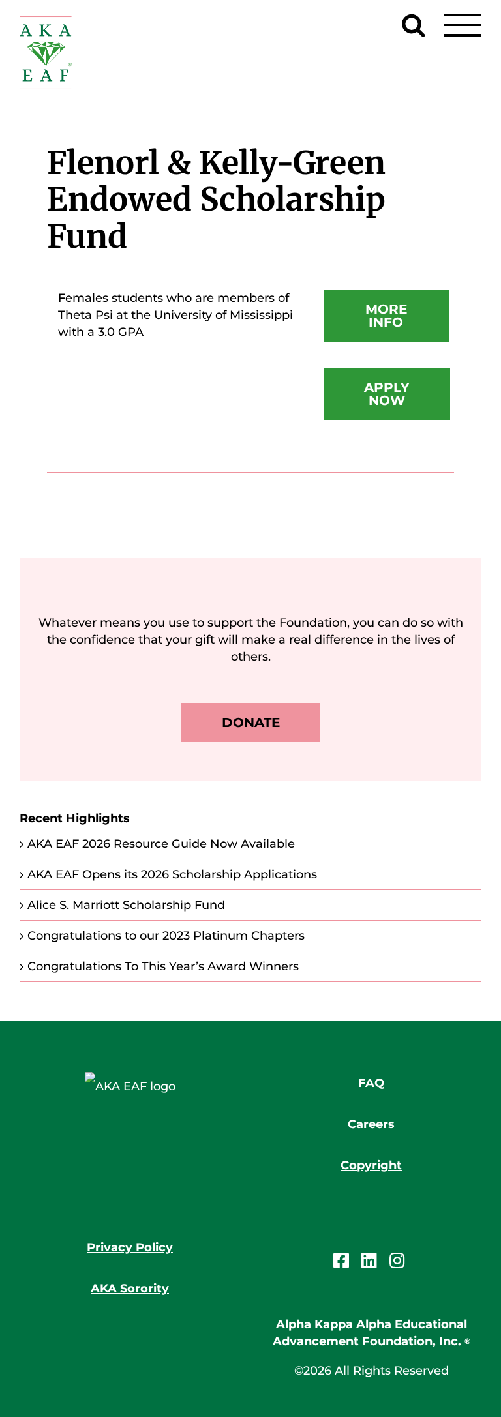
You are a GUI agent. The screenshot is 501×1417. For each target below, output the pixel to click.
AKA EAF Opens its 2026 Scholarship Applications (172, 874)
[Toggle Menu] (462, 25)
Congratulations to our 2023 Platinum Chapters (166, 936)
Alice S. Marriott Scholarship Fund (126, 905)
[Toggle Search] (413, 24)
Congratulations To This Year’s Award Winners (163, 966)
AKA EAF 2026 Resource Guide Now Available (161, 844)
